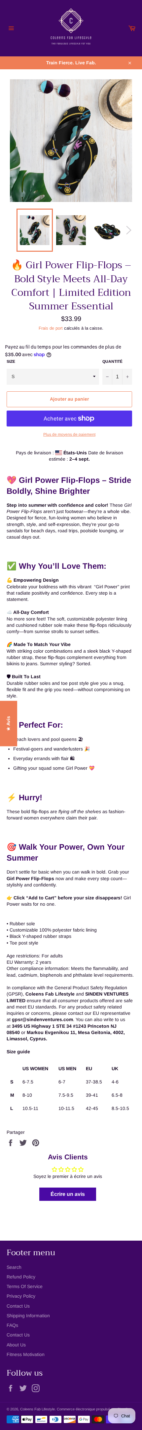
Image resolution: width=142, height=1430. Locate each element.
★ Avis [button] (8, 723)
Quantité (112, 361)
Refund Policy (21, 1276)
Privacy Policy (21, 1296)
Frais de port (51, 328)
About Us (16, 1344)
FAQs (12, 1325)
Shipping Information (28, 1315)
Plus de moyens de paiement (69, 434)
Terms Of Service (25, 1286)
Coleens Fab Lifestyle (37, 1409)
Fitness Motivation (26, 1354)
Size (11, 361)
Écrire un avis (68, 1194)
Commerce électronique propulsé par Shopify (93, 1409)
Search (14, 1267)
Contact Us (18, 1306)
